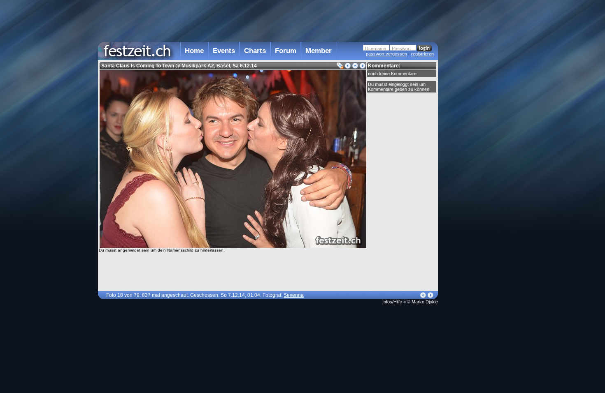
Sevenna (294, 295)
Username (375, 48)
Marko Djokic (425, 301)
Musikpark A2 (198, 66)
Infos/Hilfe (392, 301)
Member (318, 51)
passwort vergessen (386, 53)
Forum (285, 51)
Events (224, 51)
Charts (255, 51)
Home (194, 51)
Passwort (401, 48)
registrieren (422, 53)
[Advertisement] (474, 165)
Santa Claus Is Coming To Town (137, 66)
